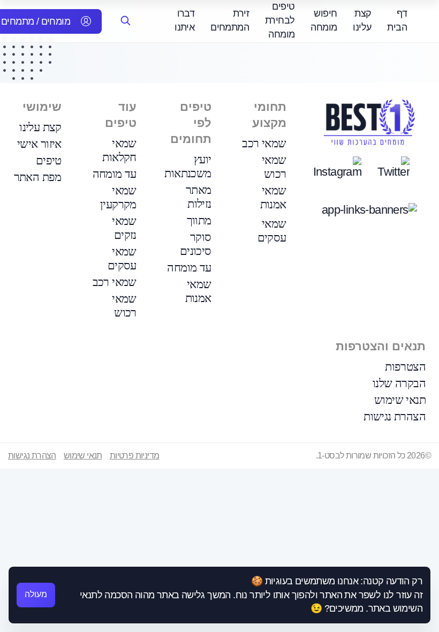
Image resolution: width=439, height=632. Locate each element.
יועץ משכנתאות (187, 166)
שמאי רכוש (274, 166)
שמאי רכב (264, 143)
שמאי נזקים (124, 228)
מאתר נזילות (198, 196)
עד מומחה (189, 267)
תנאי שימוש (400, 400)
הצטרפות (405, 366)
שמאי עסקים (272, 230)
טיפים (49, 160)
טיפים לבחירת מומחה (279, 20)
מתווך (199, 220)
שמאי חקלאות (119, 150)
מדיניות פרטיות (135, 455)
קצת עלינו (40, 127)
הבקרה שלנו (399, 383)
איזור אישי (39, 144)
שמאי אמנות (273, 197)
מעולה (36, 594)
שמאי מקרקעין (118, 197)
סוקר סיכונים (195, 244)
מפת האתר (38, 177)
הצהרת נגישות (395, 416)
